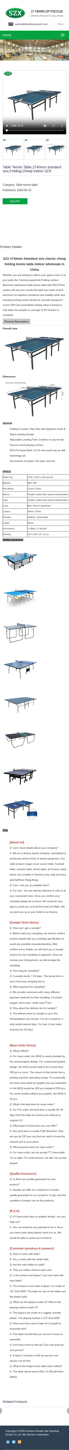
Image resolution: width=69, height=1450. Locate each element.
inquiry (15, 201)
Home (7, 35)
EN (60, 24)
